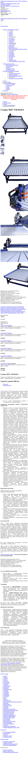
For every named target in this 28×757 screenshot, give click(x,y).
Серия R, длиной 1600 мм (9, 105)
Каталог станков (7, 29)
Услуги (5, 80)
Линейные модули (10, 69)
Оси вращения (9, 66)
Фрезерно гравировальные (9, 715)
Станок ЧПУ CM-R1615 (6, 356)
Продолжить (3, 94)
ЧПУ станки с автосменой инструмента (18, 49)
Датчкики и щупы (10, 68)
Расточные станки (7, 705)
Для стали (5, 725)
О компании (9, 85)
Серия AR (11, 34)
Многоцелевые (11, 311)
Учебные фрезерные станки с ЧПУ (17, 61)
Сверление (5, 707)
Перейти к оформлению (12, 94)
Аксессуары (6, 63)
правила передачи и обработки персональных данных (11, 663)
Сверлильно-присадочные (9, 721)
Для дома (11, 57)
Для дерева (11, 38)
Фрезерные (3, 310)
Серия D (11, 32)
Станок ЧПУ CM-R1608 (6, 325)
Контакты (5, 90)
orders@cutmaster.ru (5, 10)
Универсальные (12, 43)
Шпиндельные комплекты (12, 65)
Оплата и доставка (10, 84)
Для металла (11, 40)
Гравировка (23, 309)
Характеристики (7, 385)
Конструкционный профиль (15, 76)
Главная (5, 101)
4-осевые (11, 58)
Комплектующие (7, 71)
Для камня (11, 41)
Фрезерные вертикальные (9, 716)
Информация (12, 83)
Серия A (11, 35)
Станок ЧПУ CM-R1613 (6, 348)
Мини (4, 698)
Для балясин (11, 55)
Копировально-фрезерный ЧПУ (10, 710)
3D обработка (12, 56)
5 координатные (12, 60)
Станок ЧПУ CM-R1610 (6, 333)
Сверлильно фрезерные (8, 723)
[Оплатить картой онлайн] (3, 16)
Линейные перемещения (14, 73)
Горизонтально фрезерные (9, 726)
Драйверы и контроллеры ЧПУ (16, 78)
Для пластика (12, 39)
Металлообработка (7, 722)
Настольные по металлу (8, 711)
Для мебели (11, 54)
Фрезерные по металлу (8, 714)
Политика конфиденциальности (10, 752)
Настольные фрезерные (8, 712)
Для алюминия (6, 718)
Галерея (8, 88)
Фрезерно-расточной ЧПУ (9, 709)
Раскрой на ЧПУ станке (11, 310)
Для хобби (11, 51)
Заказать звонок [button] (4, 26)
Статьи (7, 87)
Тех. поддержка (6, 82)
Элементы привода (13, 74)
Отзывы (8, 89)
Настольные (11, 45)
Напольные (11, 46)
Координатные (6, 704)
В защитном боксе (13, 48)
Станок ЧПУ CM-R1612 (6, 340)
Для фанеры (11, 52)
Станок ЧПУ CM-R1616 (6, 363)
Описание (5, 384)
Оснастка (8, 67)
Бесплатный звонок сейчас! (7, 554)
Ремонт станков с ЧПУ (8, 751)
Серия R (11, 33)
